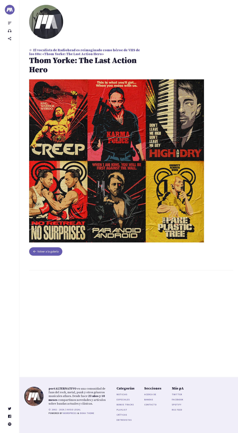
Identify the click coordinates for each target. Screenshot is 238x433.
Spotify (176, 404)
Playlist (122, 409)
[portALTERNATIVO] (10, 10)
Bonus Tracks (125, 404)
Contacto (150, 404)
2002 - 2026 (57, 409)
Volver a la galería (48, 251)
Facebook (177, 399)
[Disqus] (85, 320)
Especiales (123, 399)
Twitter (177, 394)
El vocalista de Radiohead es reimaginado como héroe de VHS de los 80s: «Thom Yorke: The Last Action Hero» (84, 52)
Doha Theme (87, 413)
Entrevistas (124, 420)
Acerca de (150, 394)
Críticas (122, 414)
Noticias (122, 394)
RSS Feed (177, 409)
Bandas (148, 399)
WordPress (70, 413)
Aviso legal (74, 409)
